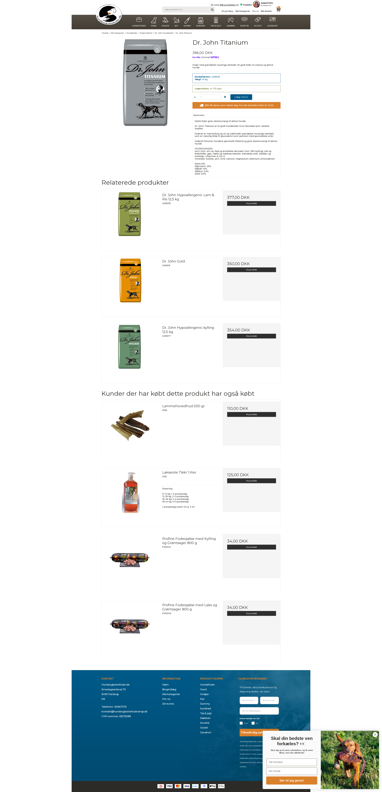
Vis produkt (251, 203)
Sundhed (200, 26)
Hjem (165, 684)
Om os (255, 11)
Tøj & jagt (215, 26)
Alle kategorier (242, 11)
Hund (154, 26)
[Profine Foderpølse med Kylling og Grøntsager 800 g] (130, 563)
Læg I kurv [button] (241, 96)
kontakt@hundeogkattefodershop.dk (124, 711)
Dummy (187, 26)
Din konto (266, 11)
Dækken (231, 26)
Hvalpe (165, 26)
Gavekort (272, 26)
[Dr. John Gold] (130, 286)
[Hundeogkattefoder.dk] (109, 15)
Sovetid (244, 26)
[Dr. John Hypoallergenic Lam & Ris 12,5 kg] (130, 219)
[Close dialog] (375, 734)
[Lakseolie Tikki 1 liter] (130, 497)
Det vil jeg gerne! (292, 780)
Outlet (258, 26)
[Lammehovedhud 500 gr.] (130, 430)
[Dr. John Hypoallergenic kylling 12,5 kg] (130, 352)
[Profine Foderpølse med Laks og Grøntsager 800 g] (130, 629)
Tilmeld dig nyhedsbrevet (259, 732)
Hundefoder (139, 26)
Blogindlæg (227, 11)
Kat (176, 26)
